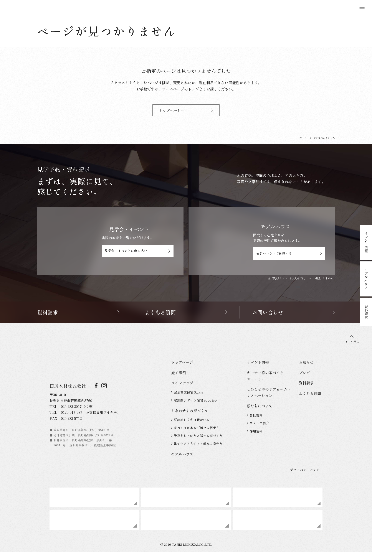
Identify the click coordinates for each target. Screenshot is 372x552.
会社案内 (256, 415)
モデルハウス (182, 454)
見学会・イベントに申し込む (126, 250)
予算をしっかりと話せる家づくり (198, 435)
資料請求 (306, 383)
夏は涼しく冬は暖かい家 (192, 419)
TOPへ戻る (352, 341)
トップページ (182, 362)
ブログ (304, 372)
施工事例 (178, 372)
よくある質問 (310, 393)
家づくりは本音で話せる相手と (196, 427)
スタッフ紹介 (259, 423)
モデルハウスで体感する (274, 253)
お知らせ (306, 362)
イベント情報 (258, 362)
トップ (298, 138)
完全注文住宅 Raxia (188, 392)
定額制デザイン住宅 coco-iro (195, 400)
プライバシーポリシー (306, 470)
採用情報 (256, 431)
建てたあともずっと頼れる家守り (198, 443)
